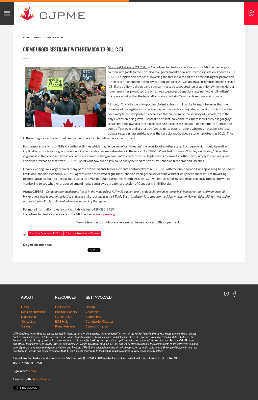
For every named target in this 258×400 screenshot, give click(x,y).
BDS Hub (61, 321)
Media (37, 37)
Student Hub (64, 316)
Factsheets (62, 307)
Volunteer (92, 312)
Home (26, 37)
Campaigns (93, 316)
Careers (26, 326)
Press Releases (54, 37)
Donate (90, 307)
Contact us (28, 321)
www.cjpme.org (104, 214)
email (32, 371)
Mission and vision (33, 312)
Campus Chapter (97, 326)
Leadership (28, 316)
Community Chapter (99, 321)
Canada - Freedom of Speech (83, 233)
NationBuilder (41, 379)
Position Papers (66, 312)
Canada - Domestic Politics (45, 233)
